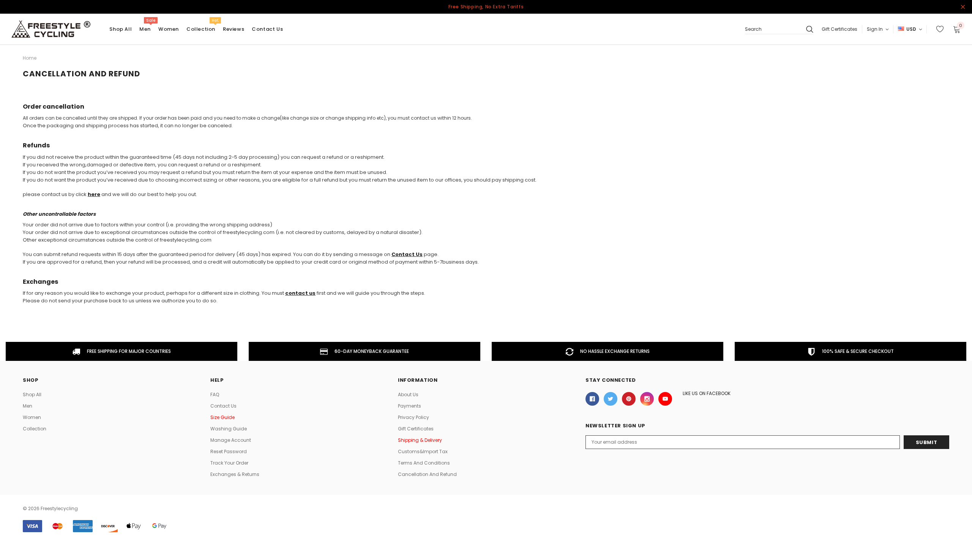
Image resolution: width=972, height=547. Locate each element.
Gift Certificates (839, 29)
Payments (409, 406)
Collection (200, 29)
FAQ (214, 394)
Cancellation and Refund (427, 474)
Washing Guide (228, 428)
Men (145, 29)
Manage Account (230, 440)
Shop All (32, 394)
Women (168, 29)
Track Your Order (229, 463)
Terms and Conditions (424, 463)
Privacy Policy (413, 417)
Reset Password (228, 451)
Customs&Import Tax (423, 451)
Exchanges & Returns (234, 474)
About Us (408, 394)
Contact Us (223, 406)
